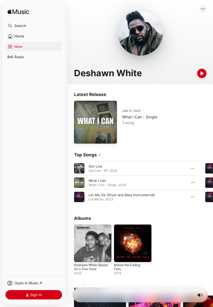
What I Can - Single (139, 116)
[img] (18, 12)
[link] (87, 155)
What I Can (97, 180)
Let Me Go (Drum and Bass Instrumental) (122, 195)
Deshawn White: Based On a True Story (91, 267)
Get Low (95, 166)
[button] (34, 25)
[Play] (202, 73)
